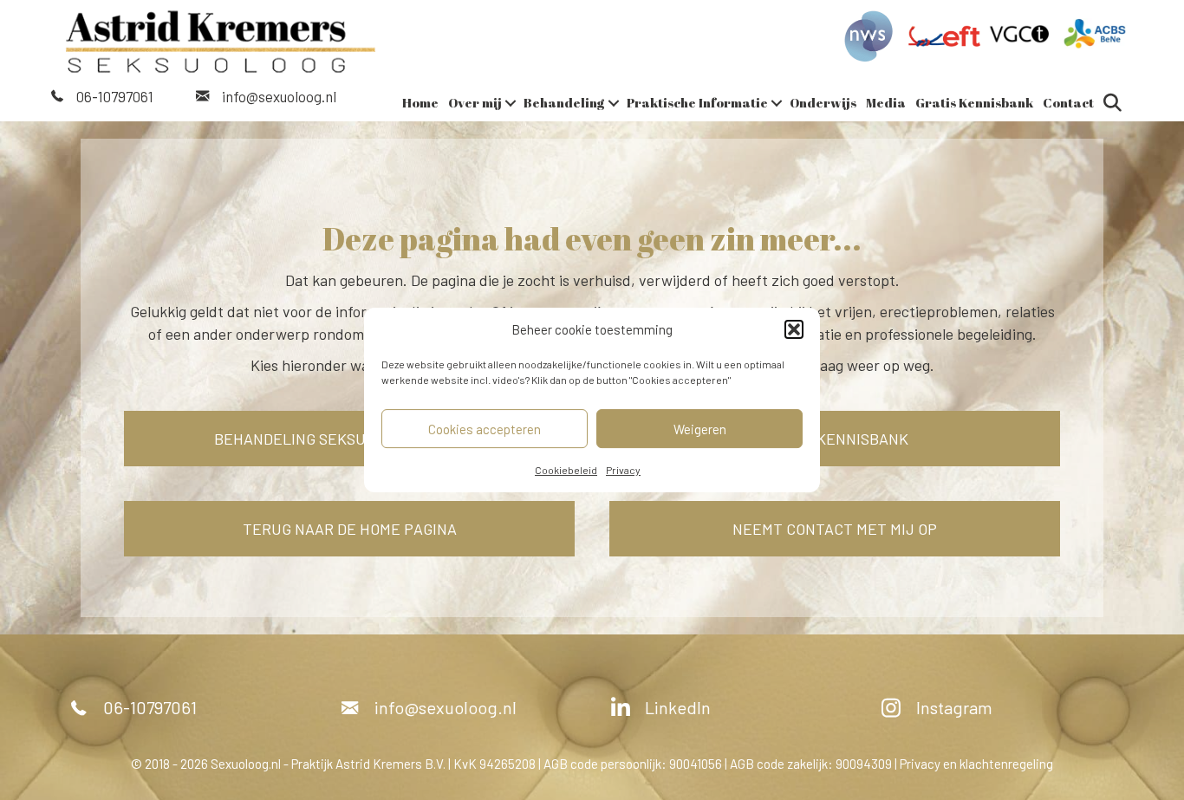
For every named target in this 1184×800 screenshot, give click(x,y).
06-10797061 (114, 96)
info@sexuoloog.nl (279, 96)
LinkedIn (678, 707)
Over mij (475, 102)
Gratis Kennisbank (974, 102)
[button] (794, 329)
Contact (1068, 102)
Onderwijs (823, 102)
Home (420, 102)
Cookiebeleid (566, 470)
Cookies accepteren (484, 429)
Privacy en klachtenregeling (976, 763)
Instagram (954, 707)
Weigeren (699, 429)
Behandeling (564, 102)
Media (886, 102)
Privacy (623, 470)
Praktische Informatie (697, 102)
